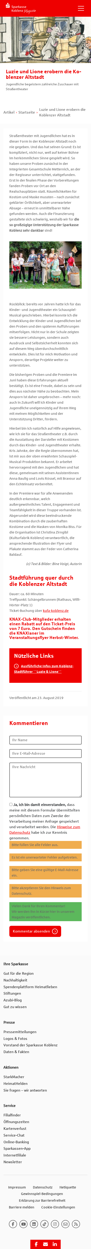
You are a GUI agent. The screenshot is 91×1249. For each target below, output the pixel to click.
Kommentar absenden (31, 931)
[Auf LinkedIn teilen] (55, 1244)
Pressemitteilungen (20, 1032)
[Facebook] (13, 1224)
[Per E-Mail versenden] (45, 1244)
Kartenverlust (15, 1129)
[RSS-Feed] (76, 1224)
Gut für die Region (19, 973)
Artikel (9, 112)
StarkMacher (14, 1077)
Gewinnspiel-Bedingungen (42, 1194)
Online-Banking (16, 1142)
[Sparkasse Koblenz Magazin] (21, 8)
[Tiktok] (44, 1224)
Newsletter (13, 1162)
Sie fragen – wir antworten (25, 1090)
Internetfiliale (15, 1155)
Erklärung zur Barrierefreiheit (42, 1200)
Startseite (26, 112)
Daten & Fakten (16, 1052)
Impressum (17, 1187)
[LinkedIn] (34, 1224)
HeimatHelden (16, 1084)
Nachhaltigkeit (15, 980)
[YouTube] (23, 1224)
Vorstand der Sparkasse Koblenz (31, 1045)
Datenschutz (42, 1187)
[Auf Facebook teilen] (36, 1244)
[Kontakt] (65, 1224)
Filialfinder (12, 1115)
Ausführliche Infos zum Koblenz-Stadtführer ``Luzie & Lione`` (44, 669)
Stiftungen (12, 993)
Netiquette (68, 1187)
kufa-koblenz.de (56, 611)
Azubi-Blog (13, 1000)
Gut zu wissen (15, 1007)
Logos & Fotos (15, 1039)
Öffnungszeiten (16, 1122)
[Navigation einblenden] (81, 8)
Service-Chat (14, 1135)
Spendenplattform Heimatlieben (30, 987)
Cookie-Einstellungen (58, 1207)
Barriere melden (21, 1207)
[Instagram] (55, 1224)
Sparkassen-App (17, 1148)
